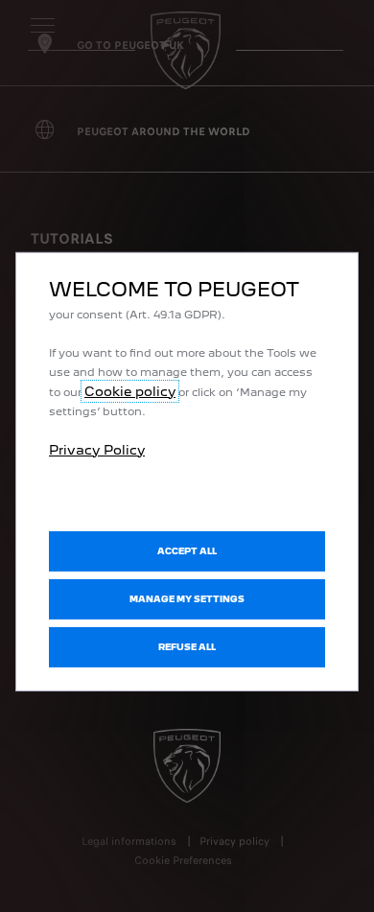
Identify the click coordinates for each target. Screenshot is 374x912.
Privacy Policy (97, 448)
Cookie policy (129, 390)
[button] (187, 599)
